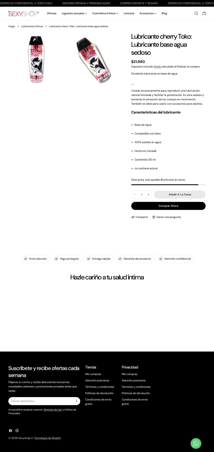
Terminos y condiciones (99, 387)
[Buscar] (196, 13)
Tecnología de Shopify (47, 438)
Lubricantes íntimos (32, 26)
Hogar (11, 26)
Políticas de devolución (99, 393)
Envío (157, 66)
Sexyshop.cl (25, 438)
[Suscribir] (76, 401)
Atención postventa (97, 380)
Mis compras (93, 374)
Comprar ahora (168, 206)
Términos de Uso (52, 409)
